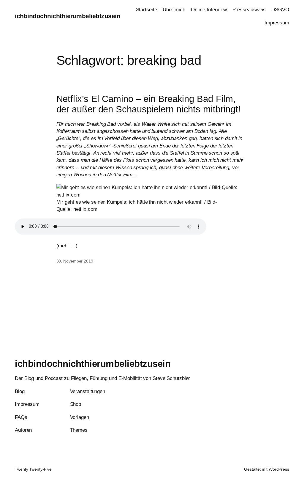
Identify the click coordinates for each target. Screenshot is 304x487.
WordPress (279, 469)
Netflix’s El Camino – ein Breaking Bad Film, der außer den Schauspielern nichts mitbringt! (148, 104)
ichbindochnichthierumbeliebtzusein (67, 15)
